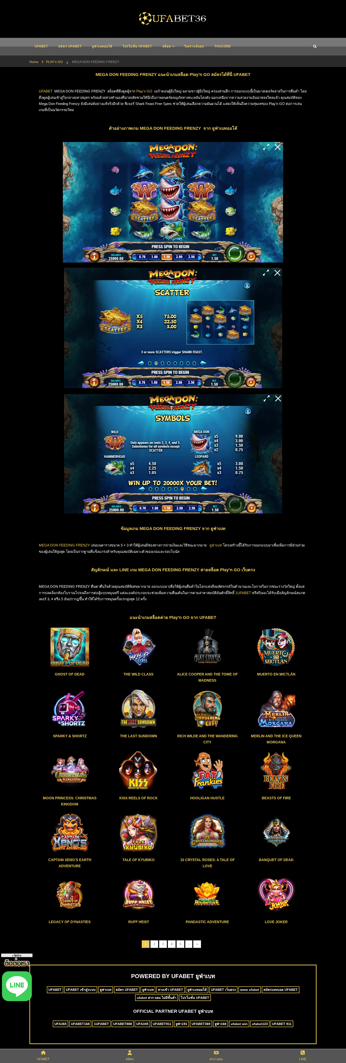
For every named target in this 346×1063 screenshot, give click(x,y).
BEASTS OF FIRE (276, 798)
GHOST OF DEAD (69, 674)
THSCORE (222, 46)
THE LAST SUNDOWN (138, 736)
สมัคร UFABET (70, 46)
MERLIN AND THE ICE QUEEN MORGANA (276, 739)
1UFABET (243, 593)
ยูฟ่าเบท (215, 545)
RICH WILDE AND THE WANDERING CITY (207, 739)
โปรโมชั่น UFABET (137, 46)
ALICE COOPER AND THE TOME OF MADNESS (207, 677)
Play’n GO (144, 91)
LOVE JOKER (276, 922)
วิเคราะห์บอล (194, 46)
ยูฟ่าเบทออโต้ (102, 46)
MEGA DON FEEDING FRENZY (64, 545)
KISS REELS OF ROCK (138, 798)
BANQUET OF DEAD (276, 860)
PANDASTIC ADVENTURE (207, 922)
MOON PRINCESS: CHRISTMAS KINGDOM (70, 801)
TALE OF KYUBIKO (138, 860)
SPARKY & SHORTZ (70, 736)
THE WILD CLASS (138, 674)
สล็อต (166, 46)
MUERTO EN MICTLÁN (276, 674)
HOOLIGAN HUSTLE (207, 798)
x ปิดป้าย (16, 955)
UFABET (41, 46)
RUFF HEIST (138, 922)
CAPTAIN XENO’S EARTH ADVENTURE (69, 863)
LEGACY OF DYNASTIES (70, 922)
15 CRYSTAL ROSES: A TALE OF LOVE (207, 863)
